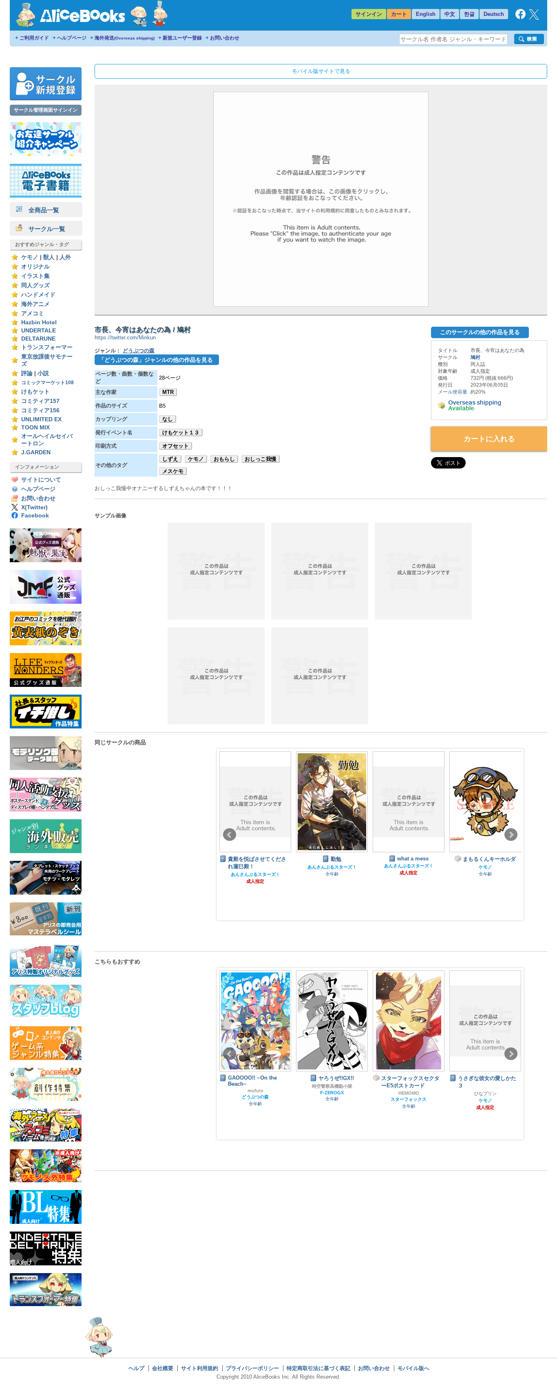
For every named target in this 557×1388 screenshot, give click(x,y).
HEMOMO (408, 1093)
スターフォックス (409, 1099)
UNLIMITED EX (41, 419)
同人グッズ (35, 285)
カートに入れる (489, 439)
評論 (27, 373)
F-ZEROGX (332, 1092)
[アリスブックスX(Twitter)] (534, 18)
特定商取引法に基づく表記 (318, 1368)
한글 (469, 14)
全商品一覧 (40, 210)
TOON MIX (35, 428)
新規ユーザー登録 (182, 38)
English (425, 14)
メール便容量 (452, 392)
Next (510, 834)
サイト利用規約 (199, 1368)
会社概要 (162, 1368)
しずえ (170, 459)
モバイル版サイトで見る (321, 71)
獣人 (49, 257)
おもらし (224, 459)
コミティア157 (40, 401)
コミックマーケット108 (47, 382)
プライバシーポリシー (252, 1368)
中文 (449, 14)
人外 (65, 257)
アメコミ (32, 313)
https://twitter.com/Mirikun (125, 337)
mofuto (255, 1090)
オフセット (175, 446)
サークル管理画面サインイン (45, 110)
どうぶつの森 (139, 351)
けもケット (35, 392)
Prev (229, 834)
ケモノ (29, 257)
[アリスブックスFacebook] (520, 17)
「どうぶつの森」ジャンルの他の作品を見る (156, 359)
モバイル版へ (413, 1368)
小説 (43, 373)
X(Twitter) (34, 507)
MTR (168, 392)
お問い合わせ (224, 38)
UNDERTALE (38, 331)
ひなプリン (485, 1093)
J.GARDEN (36, 452)
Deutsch (494, 14)
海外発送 (125, 38)
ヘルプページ (71, 38)
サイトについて (41, 480)
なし (167, 419)
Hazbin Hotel (39, 322)
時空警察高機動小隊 (332, 1086)
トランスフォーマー (47, 347)
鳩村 (475, 357)
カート (399, 14)
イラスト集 (35, 276)
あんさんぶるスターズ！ (255, 874)
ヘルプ (136, 1368)
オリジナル (35, 267)
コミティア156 (40, 410)
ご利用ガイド (34, 38)
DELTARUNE (38, 339)
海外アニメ (35, 304)
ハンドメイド (38, 295)
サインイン (369, 14)
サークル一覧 (43, 228)
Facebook (35, 516)
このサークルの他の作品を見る (480, 332)
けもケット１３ (180, 432)
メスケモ (172, 471)
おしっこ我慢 (260, 459)
